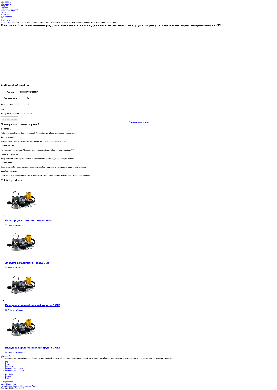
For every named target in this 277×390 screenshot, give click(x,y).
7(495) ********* (7, 382)
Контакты (5, 14)
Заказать (14, 120)
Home (3, 22)
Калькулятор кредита (14, 368)
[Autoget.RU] (6, 2)
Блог (7, 378)
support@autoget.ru (8, 384)
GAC (8, 22)
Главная (4, 6)
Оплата (8, 376)
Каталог (4, 8)
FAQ (6, 362)
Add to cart (5, 120)
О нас (3, 12)
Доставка (9, 374)
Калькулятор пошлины (14, 370)
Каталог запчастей (9, 10)
